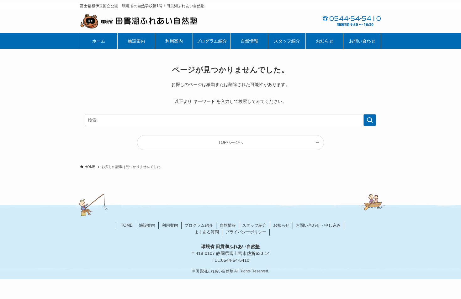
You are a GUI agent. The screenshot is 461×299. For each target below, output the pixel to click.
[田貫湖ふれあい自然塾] (155, 21)
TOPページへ (230, 142)
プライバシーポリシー (245, 232)
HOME (126, 225)
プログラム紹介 (198, 225)
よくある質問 (206, 232)
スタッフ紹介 (254, 225)
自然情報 (228, 225)
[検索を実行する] (369, 120)
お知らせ (281, 225)
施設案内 (147, 225)
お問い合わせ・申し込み (318, 225)
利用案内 (170, 225)
